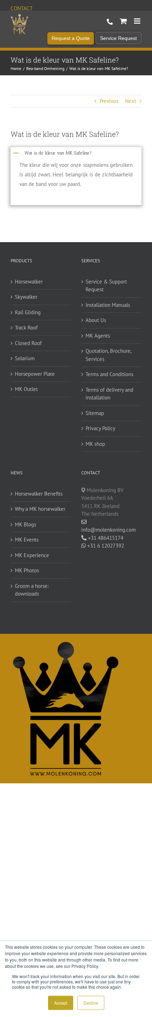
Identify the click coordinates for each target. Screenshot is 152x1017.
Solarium (25, 358)
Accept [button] (60, 1003)
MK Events (27, 539)
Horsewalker (29, 281)
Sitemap (95, 413)
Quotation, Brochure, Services (108, 354)
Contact (22, 8)
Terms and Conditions (109, 374)
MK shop (95, 443)
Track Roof (26, 327)
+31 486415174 (105, 537)
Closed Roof (28, 343)
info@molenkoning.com (108, 529)
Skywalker (26, 296)
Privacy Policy (100, 428)
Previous (109, 101)
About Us (96, 320)
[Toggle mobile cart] (123, 21)
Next (130, 101)
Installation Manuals (108, 305)
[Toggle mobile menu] (137, 21)
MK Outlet (26, 389)
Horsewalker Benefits (39, 493)
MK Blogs (25, 524)
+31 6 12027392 (105, 545)
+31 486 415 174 (110, 22)
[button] (76, 152)
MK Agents (98, 335)
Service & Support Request (106, 285)
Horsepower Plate (35, 373)
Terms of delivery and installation (109, 393)
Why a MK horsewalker (40, 508)
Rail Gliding (28, 312)
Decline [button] (90, 1003)
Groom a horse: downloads (31, 590)
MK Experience (32, 555)
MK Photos (27, 570)
